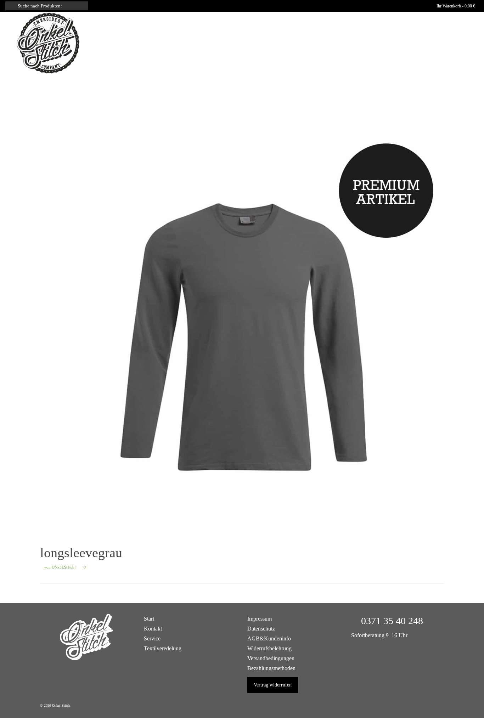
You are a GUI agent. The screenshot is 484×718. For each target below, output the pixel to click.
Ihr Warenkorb (455, 6)
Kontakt (153, 629)
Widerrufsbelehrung (269, 648)
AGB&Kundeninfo (269, 638)
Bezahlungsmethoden (271, 668)
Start (149, 619)
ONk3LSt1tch (63, 567)
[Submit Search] (10, 5)
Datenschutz (261, 629)
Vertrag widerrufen (273, 685)
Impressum (259, 619)
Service (152, 638)
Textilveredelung (162, 648)
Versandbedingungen (270, 658)
